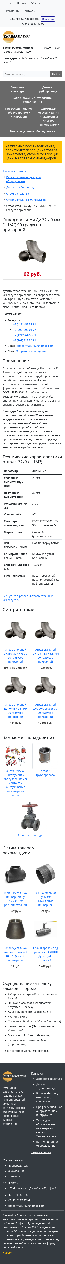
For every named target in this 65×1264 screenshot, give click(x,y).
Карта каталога (41, 1152)
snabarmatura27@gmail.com (35, 346)
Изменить (48, 19)
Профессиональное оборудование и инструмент (49, 1111)
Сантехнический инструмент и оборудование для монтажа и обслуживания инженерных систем (16, 783)
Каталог (9, 3)
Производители (18, 1165)
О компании (12, 11)
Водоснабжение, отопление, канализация (47, 1097)
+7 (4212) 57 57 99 (19, 1200)
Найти (56, 74)
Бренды (22, 3)
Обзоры (36, 3)
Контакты (29, 11)
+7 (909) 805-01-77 (24, 330)
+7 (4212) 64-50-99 (24, 335)
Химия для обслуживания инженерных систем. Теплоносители (46, 1128)
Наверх (7, 1252)
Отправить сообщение (31, 351)
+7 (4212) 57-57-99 (33, 23)
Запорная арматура (31, 835)
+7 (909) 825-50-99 (24, 340)
